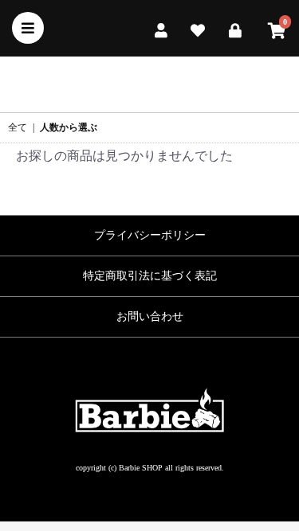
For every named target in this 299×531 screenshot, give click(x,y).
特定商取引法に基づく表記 (150, 276)
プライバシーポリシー (150, 235)
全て (17, 127)
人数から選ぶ (68, 127)
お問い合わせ (149, 316)
